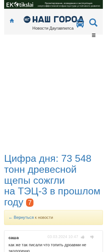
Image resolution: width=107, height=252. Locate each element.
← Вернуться (21, 217)
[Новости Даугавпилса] (54, 19)
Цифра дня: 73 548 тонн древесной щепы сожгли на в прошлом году (52, 180)
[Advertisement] (53, 96)
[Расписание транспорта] (80, 24)
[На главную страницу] (12, 21)
